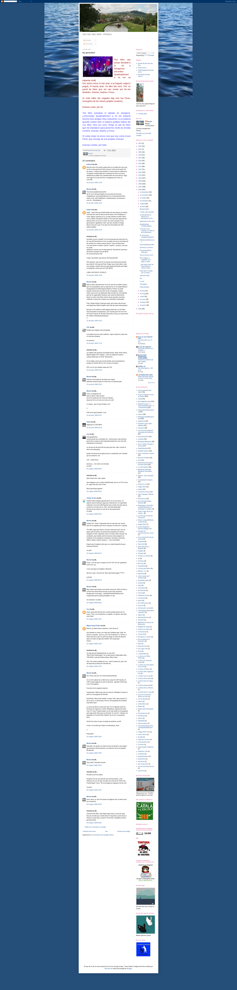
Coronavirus (142, 632)
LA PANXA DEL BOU (145, 375)
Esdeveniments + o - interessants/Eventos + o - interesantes (146, 405)
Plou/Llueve (142, 498)
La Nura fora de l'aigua (145, 681)
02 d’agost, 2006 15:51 (94, 790)
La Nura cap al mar (144, 676)
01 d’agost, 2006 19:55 (94, 753)
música (140, 414)
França (140, 593)
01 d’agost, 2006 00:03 (94, 469)
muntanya (141, 754)
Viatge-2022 (142, 524)
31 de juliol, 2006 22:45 (94, 384)
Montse (89, 189)
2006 (140, 189)
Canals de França (144, 492)
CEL (88, 327)
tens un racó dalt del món (145, 337)
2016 (140, 160)
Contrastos (141, 588)
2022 (140, 146)
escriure (140, 605)
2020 (140, 152)
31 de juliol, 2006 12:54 (94, 182)
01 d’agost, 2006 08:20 (94, 602)
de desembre (144, 192)
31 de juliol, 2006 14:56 (94, 275)
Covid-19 (141, 634)
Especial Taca (142, 646)
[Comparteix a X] (111, 150)
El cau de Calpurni (144, 347)
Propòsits (141, 541)
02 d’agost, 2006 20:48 (94, 804)
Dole (139, 643)
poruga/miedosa (143, 756)
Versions (141, 553)
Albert (89, 422)
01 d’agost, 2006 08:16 (94, 553)
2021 (140, 149)
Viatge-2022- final (144, 732)
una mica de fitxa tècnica (146, 766)
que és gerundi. (143, 764)
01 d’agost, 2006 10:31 (94, 619)
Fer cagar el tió (143, 648)
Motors (140, 706)
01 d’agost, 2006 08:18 (94, 580)
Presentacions (142, 713)
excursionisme (142, 742)
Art (139, 558)
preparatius (141, 759)
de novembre (144, 195)
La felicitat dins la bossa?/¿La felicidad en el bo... (146, 216)
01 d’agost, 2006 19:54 (94, 736)
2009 (140, 181)
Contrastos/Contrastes (145, 480)
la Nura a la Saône (144, 556)
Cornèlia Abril (142, 113)
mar (88, 434)
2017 (140, 158)
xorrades (141, 439)
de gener (143, 305)
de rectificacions (143, 603)
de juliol (143, 206)
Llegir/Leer (141, 421)
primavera (141, 761)
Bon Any (140, 563)
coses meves (142, 734)
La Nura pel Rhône (144, 568)
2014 (140, 166)
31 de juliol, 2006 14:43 (94, 230)
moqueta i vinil (142, 751)
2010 (140, 178)
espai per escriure (144, 739)
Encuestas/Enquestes (147, 244)
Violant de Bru (92, 498)
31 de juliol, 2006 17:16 (94, 343)
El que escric (142, 67)
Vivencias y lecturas (146, 247)
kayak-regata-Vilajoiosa (145, 747)
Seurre (140, 718)
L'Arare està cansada (147, 212)
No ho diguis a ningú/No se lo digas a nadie (145, 259)
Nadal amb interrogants (145, 709)
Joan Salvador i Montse (145, 494)
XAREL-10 (141, 366)
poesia (140, 489)
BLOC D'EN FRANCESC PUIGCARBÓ (142, 356)
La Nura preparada (144, 685)
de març (143, 299)
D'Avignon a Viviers (144, 637)
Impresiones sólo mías (147, 221)
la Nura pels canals (144, 608)
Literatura (141, 428)
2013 (140, 169)
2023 (140, 143)
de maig (143, 293)
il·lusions (141, 744)
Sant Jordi (141, 544)
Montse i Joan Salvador (145, 475)
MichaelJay (108, 968)
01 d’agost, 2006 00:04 (94, 491)
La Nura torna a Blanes (145, 688)
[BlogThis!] (110, 150)
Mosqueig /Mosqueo (144, 441)
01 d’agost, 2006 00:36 (94, 514)
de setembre (144, 201)
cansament (141, 598)
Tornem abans (142, 723)
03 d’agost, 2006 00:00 (94, 823)
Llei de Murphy (143, 699)
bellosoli (89, 164)
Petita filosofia (144, 287)
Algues (140, 615)
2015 (140, 163)
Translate (151, 55)
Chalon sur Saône (144, 629)
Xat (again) (143, 284)
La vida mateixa (143, 467)
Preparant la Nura (144, 595)
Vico (88, 609)
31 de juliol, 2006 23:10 (94, 427)
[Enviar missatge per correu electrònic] (104, 150)
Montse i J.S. (142, 571)
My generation (144, 209)
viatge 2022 (142, 487)
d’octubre (143, 198)
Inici (106, 831)
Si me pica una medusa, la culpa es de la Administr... (147, 230)
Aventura (141, 561)
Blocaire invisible (143, 457)
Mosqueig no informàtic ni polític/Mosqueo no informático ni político (145, 507)
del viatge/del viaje (144, 401)
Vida (139, 399)
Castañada (141, 566)
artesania (141, 573)
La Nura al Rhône (144, 669)
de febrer (143, 302)
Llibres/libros (142, 704)
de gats (140, 737)
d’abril (142, 296)
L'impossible (142, 653)
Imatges (140, 551)
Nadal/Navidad (143, 448)
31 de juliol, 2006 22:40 (94, 370)
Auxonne (141, 620)
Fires (139, 651)
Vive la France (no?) (146, 255)
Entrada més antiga (123, 831)
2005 (140, 309)
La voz (142, 281)
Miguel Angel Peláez (94, 625)
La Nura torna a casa (145, 692)
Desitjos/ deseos (143, 451)
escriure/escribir (143, 436)
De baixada (142, 590)
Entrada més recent (89, 831)
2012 (140, 172)
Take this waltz (144, 275)
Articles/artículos (143, 617)
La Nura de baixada (144, 678)
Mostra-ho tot (151, 382)
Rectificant (141, 716)
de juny (142, 291)
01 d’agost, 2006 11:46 (94, 666)
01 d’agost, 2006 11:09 (94, 643)
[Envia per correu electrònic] (108, 150)
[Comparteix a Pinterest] (115, 150)
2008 (140, 184)
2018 (140, 155)
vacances (141, 770)
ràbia (139, 585)
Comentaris (89, 44)
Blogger (129, 968)
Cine (139, 460)
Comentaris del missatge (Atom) (103, 835)
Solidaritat (141, 721)
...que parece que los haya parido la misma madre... (146, 266)
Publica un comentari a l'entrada (95, 827)
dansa (140, 600)
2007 (140, 186)
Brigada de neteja (144, 627)
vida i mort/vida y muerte (146, 453)
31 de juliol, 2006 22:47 (94, 415)
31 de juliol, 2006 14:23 (94, 203)
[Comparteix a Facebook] (113, 150)
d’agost (142, 203)
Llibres (140, 701)
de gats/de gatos (143, 580)
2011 (140, 175)
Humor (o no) (142, 484)
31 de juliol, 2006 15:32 (94, 320)
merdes (140, 583)
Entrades (88, 40)
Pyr (141, 278)
